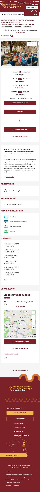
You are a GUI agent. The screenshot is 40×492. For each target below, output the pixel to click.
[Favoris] (32, 11)
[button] (23, 3)
